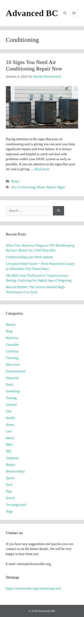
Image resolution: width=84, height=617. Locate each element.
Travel (10, 498)
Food (9, 384)
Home (15, 181)
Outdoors (12, 458)
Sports (10, 478)
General (11, 404)
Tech (9, 484)
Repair (51, 187)
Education (13, 364)
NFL (9, 451)
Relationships (15, 471)
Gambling (13, 391)
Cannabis (12, 344)
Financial (12, 378)
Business (12, 338)
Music (10, 438)
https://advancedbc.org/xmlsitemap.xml (33, 588)
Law (9, 431)
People (10, 464)
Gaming (11, 398)
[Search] (58, 210)
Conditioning (26, 187)
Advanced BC (32, 13)
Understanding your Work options (29, 257)
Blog (9, 331)
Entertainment (15, 371)
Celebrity (12, 351)
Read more (41, 169)
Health (10, 418)
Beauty (11, 324)
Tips (9, 491)
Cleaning (12, 358)
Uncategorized (16, 505)
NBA (9, 444)
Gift (8, 411)
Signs (61, 187)
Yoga (9, 511)
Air (13, 187)
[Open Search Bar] (65, 13)
